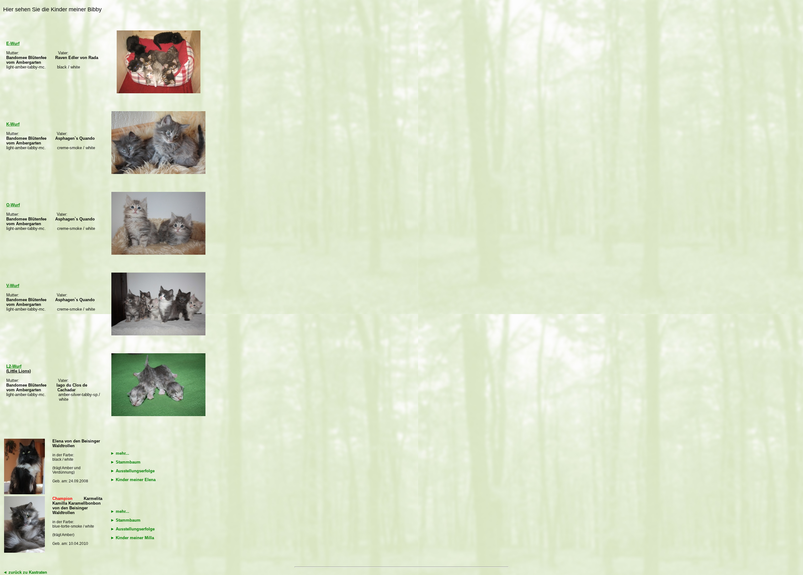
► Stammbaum (125, 462)
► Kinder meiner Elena (133, 479)
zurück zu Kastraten (25, 572)
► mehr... (119, 453)
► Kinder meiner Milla (132, 537)
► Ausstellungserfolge (132, 471)
